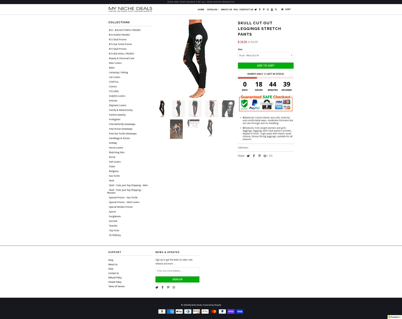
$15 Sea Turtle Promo (120, 44)
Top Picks (114, 230)
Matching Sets (117, 152)
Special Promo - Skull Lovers (124, 202)
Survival (113, 221)
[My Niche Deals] (130, 9)
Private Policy (114, 282)
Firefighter (114, 119)
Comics (113, 86)
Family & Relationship (121, 110)
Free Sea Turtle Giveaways (123, 133)
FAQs (110, 269)
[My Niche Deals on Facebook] (163, 287)
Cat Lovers (114, 77)
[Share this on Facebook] (253, 156)
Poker (112, 166)
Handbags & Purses (119, 138)
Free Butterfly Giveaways (122, 124)
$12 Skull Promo (117, 39)
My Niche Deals (195, 305)
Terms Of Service (116, 286)
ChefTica (113, 81)
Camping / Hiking (118, 72)
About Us (112, 264)
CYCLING (114, 91)
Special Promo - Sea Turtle (123, 197)
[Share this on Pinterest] (259, 156)
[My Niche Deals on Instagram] (174, 287)
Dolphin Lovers (117, 96)
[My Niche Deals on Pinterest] (168, 287)
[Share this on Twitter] (247, 156)
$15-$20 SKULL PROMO (121, 53)
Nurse (112, 157)
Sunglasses (115, 216)
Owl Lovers (115, 161)
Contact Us (113, 273)
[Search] (276, 10)
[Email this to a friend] (270, 156)
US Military (115, 235)
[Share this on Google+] (264, 156)
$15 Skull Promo (117, 48)
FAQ (236, 9)
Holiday (113, 143)
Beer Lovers (115, 63)
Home (201, 9)
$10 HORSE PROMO (119, 34)
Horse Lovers (116, 147)
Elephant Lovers (117, 105)
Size (240, 49)
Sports (112, 211)
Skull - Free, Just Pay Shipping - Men (128, 185)
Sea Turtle (114, 175)
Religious (114, 171)
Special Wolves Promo (121, 207)
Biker (112, 67)
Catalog (213, 9)
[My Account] (272, 10)
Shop (110, 260)
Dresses (113, 100)
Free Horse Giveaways (120, 128)
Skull (111, 180)
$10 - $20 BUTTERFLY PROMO (125, 30)
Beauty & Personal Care (121, 58)
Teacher (113, 225)
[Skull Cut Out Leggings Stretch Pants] (195, 59)
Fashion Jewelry (117, 114)
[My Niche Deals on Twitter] (157, 287)
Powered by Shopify (212, 305)
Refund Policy (115, 277)
